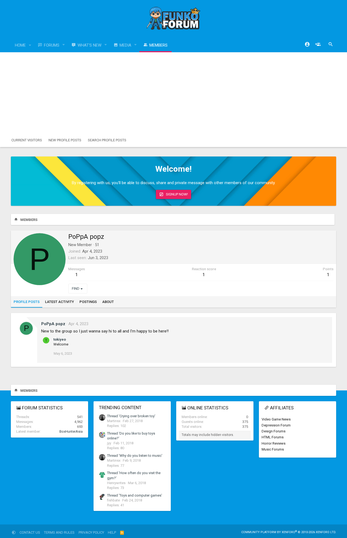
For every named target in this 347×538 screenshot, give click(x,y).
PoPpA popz (53, 323)
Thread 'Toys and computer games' (134, 495)
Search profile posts (107, 140)
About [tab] (108, 302)
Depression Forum (276, 425)
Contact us (30, 532)
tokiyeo (59, 339)
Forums (51, 45)
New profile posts (65, 140)
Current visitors (26, 140)
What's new (89, 45)
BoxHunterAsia (71, 431)
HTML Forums (273, 437)
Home (20, 45)
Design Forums (273, 431)
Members (158, 45)
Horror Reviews (273, 443)
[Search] (330, 44)
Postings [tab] (88, 302)
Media (125, 45)
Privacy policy (91, 532)
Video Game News (276, 419)
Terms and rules (59, 532)
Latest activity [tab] (59, 302)
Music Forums (273, 449)
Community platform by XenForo (288, 532)
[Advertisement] (173, 93)
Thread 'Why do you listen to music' (134, 456)
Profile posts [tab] (27, 302)
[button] (30, 45)
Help (112, 532)
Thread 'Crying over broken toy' (131, 416)
